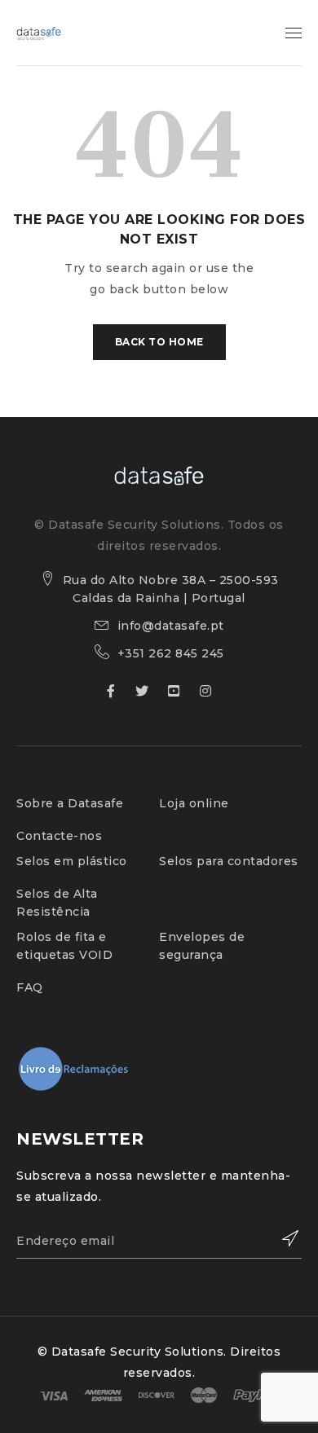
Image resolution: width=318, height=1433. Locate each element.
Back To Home (159, 342)
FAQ (29, 987)
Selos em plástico (71, 861)
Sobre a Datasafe (69, 803)
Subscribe (281, 1238)
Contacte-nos (59, 836)
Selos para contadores (228, 861)
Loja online (194, 803)
